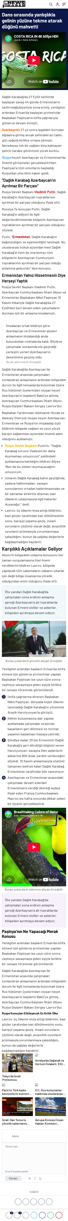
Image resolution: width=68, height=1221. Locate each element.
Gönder (13, 1178)
